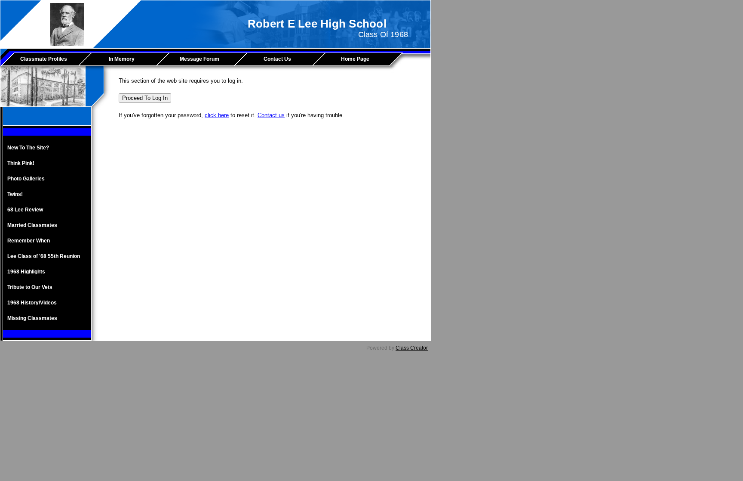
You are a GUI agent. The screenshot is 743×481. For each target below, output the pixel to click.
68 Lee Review (25, 210)
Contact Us (277, 59)
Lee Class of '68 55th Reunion (43, 256)
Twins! (15, 194)
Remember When (28, 241)
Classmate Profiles (43, 59)
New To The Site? (28, 148)
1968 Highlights (26, 272)
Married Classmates (32, 225)
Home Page (355, 59)
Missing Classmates (32, 318)
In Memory (122, 59)
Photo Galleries (26, 179)
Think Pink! (20, 163)
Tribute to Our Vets (29, 287)
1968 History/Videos (32, 303)
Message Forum (199, 59)
